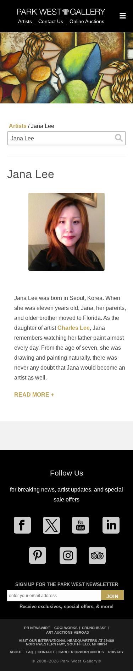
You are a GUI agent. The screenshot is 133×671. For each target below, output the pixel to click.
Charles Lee (73, 328)
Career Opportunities (81, 652)
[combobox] (66, 138)
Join (112, 596)
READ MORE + (34, 395)
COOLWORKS (66, 628)
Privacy (116, 652)
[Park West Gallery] (61, 14)
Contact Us (50, 21)
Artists (25, 21)
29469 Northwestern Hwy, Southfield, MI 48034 (70, 642)
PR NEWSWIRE (37, 628)
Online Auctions (87, 21)
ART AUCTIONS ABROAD (67, 632)
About (16, 652)
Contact (46, 652)
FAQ (29, 652)
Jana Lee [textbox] (22, 138)
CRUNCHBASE (94, 628)
